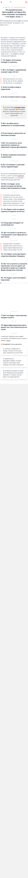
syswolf (14, 150)
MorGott (14, 215)
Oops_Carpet (14, 75)
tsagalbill (14, 191)
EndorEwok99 (14, 92)
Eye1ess (14, 259)
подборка (20, 175)
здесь (8, 340)
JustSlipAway (14, 139)
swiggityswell (14, 333)
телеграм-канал (19, 107)
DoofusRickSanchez (14, 65)
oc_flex (14, 129)
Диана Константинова (19, 7)
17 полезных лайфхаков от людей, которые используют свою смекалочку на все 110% (13, 351)
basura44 (14, 228)
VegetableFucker (14, 311)
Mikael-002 (14, 321)
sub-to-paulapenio (14, 160)
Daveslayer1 (14, 273)
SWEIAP (14, 170)
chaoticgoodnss (14, 100)
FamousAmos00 (14, 240)
